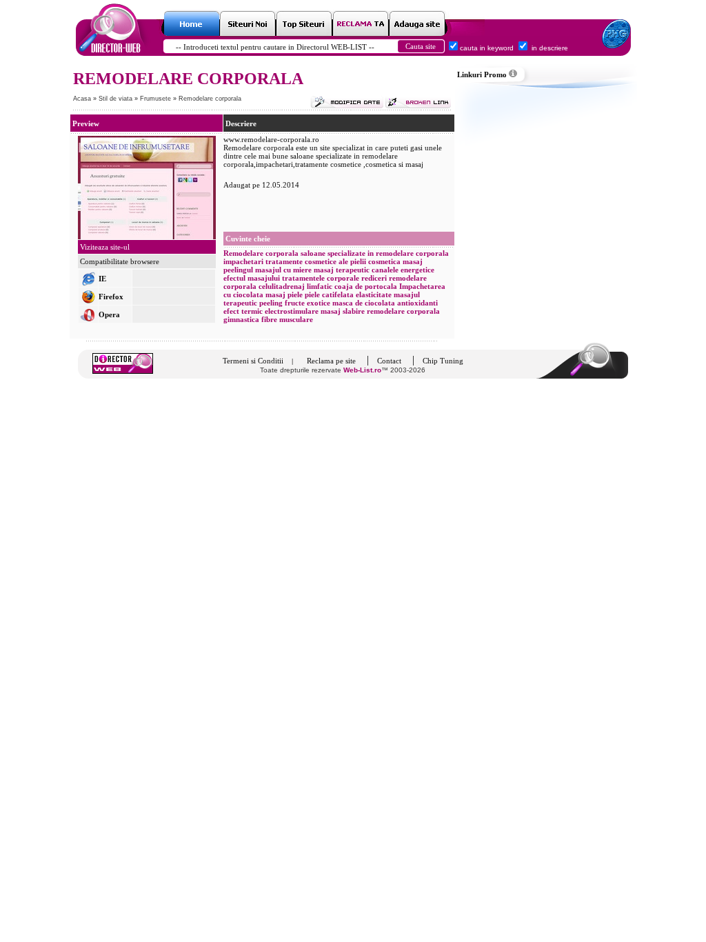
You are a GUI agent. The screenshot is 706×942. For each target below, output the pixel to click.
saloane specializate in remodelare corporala (375, 253)
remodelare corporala (403, 311)
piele (295, 294)
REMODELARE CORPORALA (188, 79)
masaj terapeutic (342, 269)
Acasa (82, 98)
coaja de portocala (365, 286)
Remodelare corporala (210, 98)
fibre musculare (287, 319)
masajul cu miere (283, 269)
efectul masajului (251, 278)
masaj (413, 261)
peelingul (238, 269)
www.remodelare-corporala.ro (271, 139)
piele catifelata (329, 294)
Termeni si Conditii (253, 361)
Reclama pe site (331, 361)
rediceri (374, 278)
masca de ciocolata (363, 303)
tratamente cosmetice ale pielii (315, 261)
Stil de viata (116, 98)
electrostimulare (292, 311)
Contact (389, 361)
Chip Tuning (443, 361)
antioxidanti (417, 303)
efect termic (243, 311)
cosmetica (385, 261)
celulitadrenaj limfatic (295, 286)
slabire (354, 311)
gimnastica (241, 319)
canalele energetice (403, 269)
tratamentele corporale (320, 278)
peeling (271, 303)
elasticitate (374, 294)
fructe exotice (307, 303)
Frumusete (156, 98)
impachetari (243, 261)
